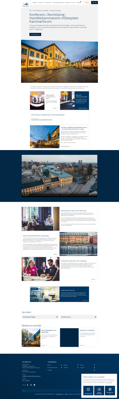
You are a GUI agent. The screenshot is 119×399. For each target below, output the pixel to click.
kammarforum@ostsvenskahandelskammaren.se (41, 119)
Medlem (65, 365)
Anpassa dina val (110, 393)
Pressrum (82, 367)
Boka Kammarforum (65, 146)
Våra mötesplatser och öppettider (41, 10)
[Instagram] (31, 385)
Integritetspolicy (60, 394)
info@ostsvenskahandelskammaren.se (31, 376)
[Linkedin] (34, 385)
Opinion (82, 365)
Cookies (66, 394)
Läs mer (109, 382)
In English (49, 370)
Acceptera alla (88, 393)
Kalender (68, 2)
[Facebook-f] (27, 385)
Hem (30, 10)
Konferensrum (66, 317)
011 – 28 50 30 (26, 380)
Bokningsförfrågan (29, 317)
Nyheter (79, 2)
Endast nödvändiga (99, 393)
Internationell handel (52, 367)
